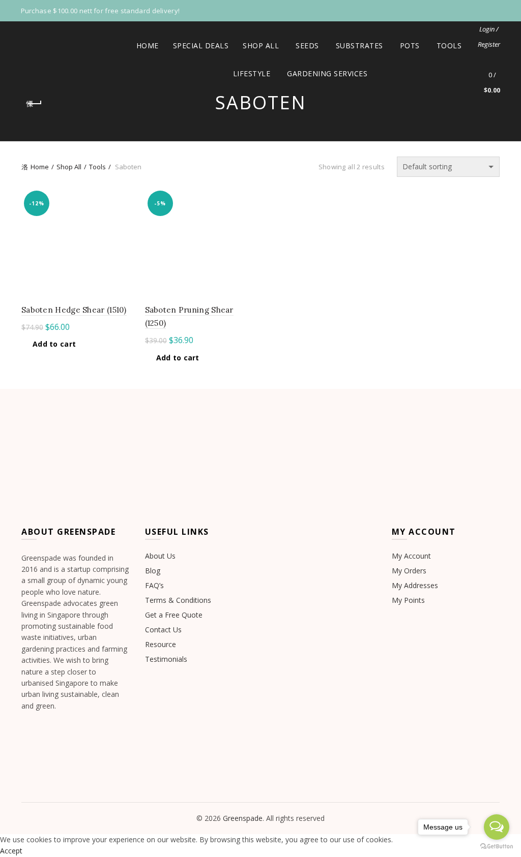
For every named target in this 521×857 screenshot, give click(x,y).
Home (147, 45)
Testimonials (166, 659)
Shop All (261, 45)
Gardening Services (327, 73)
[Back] (34, 104)
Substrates (359, 45)
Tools (449, 45)
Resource (160, 644)
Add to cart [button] (54, 344)
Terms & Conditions (178, 600)
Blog (152, 570)
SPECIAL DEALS (204, 41)
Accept (11, 850)
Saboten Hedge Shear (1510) (74, 310)
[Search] (492, 44)
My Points (408, 600)
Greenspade (243, 818)
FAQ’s (154, 585)
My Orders (409, 570)
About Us (160, 556)
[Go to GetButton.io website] (496, 846)
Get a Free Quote (173, 615)
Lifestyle (252, 73)
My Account (411, 556)
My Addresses (415, 585)
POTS (410, 45)
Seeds (307, 45)
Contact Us (163, 629)
